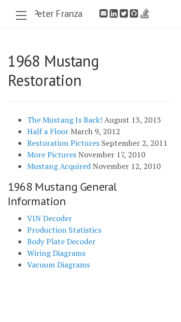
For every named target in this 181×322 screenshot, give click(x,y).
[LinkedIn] (114, 13)
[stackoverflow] (144, 13)
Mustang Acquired (59, 166)
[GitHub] (134, 13)
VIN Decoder (49, 218)
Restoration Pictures (63, 143)
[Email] (103, 13)
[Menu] (21, 16)
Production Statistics (64, 229)
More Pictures (51, 154)
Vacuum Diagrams (58, 264)
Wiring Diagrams (56, 253)
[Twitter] (124, 13)
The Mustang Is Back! (64, 119)
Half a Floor (48, 131)
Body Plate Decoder (61, 241)
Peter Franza (58, 13)
